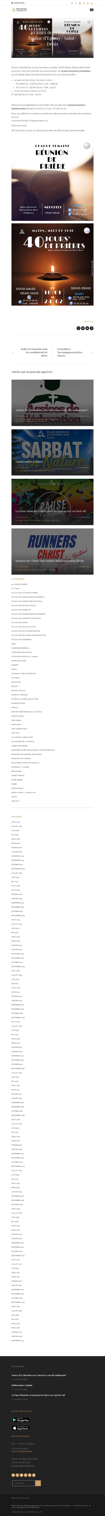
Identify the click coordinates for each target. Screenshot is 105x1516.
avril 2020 (15, 1136)
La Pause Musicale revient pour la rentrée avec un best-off (51, 511)
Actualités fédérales (21, 610)
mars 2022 (15, 1043)
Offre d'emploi (17, 775)
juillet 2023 (16, 975)
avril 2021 (15, 1085)
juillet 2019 (16, 1170)
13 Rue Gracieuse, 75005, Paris (24, 1459)
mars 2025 (15, 890)
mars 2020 (15, 1141)
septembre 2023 (18, 966)
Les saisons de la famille (22, 741)
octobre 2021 (17, 1064)
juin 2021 (15, 1077)
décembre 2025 (17, 856)
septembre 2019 (18, 1166)
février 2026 (16, 847)
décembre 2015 (17, 1340)
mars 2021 (15, 1090)
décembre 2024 (17, 903)
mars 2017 (15, 1277)
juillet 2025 (16, 873)
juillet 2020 (16, 1124)
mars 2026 (15, 843)
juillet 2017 (16, 1264)
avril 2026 (15, 839)
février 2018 (16, 1234)
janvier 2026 (16, 852)
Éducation (54, 419)
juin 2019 (15, 1175)
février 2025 (16, 894)
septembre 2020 (18, 1115)
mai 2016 (14, 1319)
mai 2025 (14, 881)
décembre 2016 (17, 1289)
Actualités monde (19, 622)
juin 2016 (15, 1315)
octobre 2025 (17, 864)
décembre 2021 (17, 1056)
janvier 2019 (16, 1192)
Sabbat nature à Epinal (29, 461)
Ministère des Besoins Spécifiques (26, 754)
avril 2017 (15, 1272)
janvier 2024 (16, 949)
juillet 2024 (16, 924)
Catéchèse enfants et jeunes (24, 656)
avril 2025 (15, 886)
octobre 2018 (17, 1204)
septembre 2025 (18, 869)
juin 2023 (15, 979)
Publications (17, 788)
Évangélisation (18, 703)
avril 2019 (15, 1183)
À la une (19, 419)
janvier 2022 (16, 1051)
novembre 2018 (17, 1200)
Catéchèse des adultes (21, 652)
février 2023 (16, 996)
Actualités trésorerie (21, 639)
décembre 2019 (17, 1153)
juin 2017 (15, 1268)
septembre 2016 (18, 1302)
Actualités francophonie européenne (28, 614)
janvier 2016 (16, 1336)
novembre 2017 (17, 1247)
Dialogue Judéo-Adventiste (23, 673)
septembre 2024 (18, 915)
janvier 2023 (16, 1000)
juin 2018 (15, 1217)
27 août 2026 (20, 1379)
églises (14, 686)
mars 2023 (15, 992)
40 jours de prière (19, 584)
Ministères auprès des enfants (25, 763)
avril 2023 (15, 988)
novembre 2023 (17, 958)
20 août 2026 (20, 1399)
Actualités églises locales (23, 605)
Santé (14, 797)
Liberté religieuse (19, 746)
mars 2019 (15, 1187)
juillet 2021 (16, 1073)
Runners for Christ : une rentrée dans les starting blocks (50, 560)
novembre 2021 (17, 1060)
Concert (15, 665)
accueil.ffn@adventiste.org (23, 1466)
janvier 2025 (16, 898)
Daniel (14, 669)
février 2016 (16, 1332)
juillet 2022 (16, 1026)
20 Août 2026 (23, 517)
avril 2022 (15, 1039)
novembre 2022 (17, 1009)
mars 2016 (15, 1328)
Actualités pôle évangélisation (25, 631)
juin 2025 (15, 877)
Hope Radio (16, 724)
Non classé (16, 771)
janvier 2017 (16, 1285)
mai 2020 (15, 1132)
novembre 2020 (17, 1107)
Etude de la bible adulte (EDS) (25, 699)
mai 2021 (14, 1081)
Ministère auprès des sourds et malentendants (33, 750)
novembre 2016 (17, 1294)
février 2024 (16, 945)
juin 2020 (15, 1128)
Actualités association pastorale (26, 601)
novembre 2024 (17, 907)
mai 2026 (14, 835)
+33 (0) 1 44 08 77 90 (20, 1462)
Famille (14, 707)
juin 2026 (15, 830)
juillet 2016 (16, 1311)
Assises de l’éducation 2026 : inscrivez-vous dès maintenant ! (52, 410)
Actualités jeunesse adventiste (26, 618)
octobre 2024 (17, 911)
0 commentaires (83, 416)
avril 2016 (15, 1323)
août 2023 (15, 971)
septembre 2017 (18, 1255)
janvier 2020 (16, 1149)
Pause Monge (17, 780)
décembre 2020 (17, 1102)
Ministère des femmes (21, 758)
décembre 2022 (17, 1005)
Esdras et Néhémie (19, 695)
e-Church (15, 678)
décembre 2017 (17, 1243)
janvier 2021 (16, 1098)
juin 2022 (15, 1030)
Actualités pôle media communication (28, 635)
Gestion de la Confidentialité (27, 1512)
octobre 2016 (17, 1298)
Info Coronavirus (19, 729)
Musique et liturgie (41, 520)
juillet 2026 (16, 826)
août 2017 (15, 1260)
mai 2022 (14, 1034)
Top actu (43, 421)
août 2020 (15, 1119)
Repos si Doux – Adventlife (23, 792)
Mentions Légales (20, 1498)
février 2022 (16, 1047)
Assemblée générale (20, 648)
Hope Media (16, 720)
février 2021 (16, 1094)
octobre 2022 (17, 1013)
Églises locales (22, 421)
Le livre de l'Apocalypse (22, 737)
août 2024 (15, 920)
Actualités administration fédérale (27, 597)
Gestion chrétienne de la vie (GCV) (26, 712)
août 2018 (15, 1209)
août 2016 (15, 1306)
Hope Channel (17, 716)
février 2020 (16, 1145)
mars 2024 (15, 941)
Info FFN (34, 421)
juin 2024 (15, 928)
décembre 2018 (17, 1196)
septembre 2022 (18, 1017)
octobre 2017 (17, 1251)
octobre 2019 (17, 1162)
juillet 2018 (16, 1213)
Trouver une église (19, 1449)
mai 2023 (14, 983)
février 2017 (16, 1281)
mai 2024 (14, 932)
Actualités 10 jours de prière (24, 593)
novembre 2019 (17, 1158)
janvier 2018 (16, 1238)
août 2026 (15, 822)
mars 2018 (15, 1230)
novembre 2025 (17, 860)
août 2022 (15, 1022)
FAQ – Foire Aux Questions (23, 1444)
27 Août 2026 (23, 416)
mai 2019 (14, 1179)
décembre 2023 (17, 954)
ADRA (13, 644)
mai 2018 (14, 1221)
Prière (14, 784)
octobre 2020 (17, 1111)
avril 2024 (15, 937)
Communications (18, 661)
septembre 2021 (18, 1068)
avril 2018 (15, 1226)
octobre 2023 (17, 962)
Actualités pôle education (36, 419)
